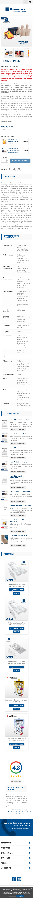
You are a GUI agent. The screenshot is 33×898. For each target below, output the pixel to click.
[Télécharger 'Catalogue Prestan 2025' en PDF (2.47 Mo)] (4, 539)
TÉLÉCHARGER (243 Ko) (18, 487)
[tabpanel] (16, 799)
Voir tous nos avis (16, 781)
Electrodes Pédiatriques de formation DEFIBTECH (16, 739)
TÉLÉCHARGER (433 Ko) (18, 472)
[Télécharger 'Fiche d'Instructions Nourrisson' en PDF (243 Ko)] (4, 480)
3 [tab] (14, 811)
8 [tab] (28, 811)
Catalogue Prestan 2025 (18, 535)
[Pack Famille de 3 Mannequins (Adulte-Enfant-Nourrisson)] (4, 150)
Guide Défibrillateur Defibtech (21, 506)
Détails (16, 593)
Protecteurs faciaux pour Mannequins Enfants (16, 624)
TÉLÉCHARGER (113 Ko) (18, 515)
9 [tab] (30, 811)
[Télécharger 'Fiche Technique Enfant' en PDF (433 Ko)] (4, 466)
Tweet (14, 169)
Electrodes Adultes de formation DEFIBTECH (16, 701)
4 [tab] (17, 811)
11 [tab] (17, 814)
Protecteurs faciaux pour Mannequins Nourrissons (16, 662)
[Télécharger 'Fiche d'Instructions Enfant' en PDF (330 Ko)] (4, 452)
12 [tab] (19, 814)
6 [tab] (22, 811)
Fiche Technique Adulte (18, 434)
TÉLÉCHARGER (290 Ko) (18, 531)
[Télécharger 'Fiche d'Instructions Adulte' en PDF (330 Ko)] (4, 424)
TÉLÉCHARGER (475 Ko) (18, 444)
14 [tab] (25, 814)
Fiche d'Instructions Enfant (20, 448)
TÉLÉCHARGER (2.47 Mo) (18, 545)
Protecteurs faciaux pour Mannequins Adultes (16, 585)
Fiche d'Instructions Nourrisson (17, 477)
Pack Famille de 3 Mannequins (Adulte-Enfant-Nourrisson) (13, 150)
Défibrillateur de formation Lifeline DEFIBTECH (12, 141)
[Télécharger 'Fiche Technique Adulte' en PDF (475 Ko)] (4, 438)
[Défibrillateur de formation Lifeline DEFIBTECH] (4, 141)
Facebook (14, 879)
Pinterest (19, 169)
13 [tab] (22, 814)
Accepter (20, 896)
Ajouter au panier (21, 161)
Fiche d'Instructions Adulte (20, 420)
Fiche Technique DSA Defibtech (17, 521)
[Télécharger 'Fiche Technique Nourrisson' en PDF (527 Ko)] (4, 495)
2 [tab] (11, 811)
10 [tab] (14, 814)
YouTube (19, 879)
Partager (9, 169)
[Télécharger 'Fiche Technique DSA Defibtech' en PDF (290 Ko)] (4, 524)
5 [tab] (19, 811)
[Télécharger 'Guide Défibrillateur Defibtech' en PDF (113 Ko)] (4, 510)
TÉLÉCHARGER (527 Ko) (18, 501)
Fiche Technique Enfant (18, 462)
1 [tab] (8, 811)
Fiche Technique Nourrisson (20, 492)
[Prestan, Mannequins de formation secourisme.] (16, 9)
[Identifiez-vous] (25, 2)
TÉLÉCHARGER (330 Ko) (18, 429)
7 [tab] (25, 811)
